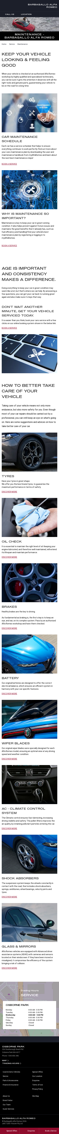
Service (12, 44)
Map (4, 1060)
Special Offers (37, 1072)
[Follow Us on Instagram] (17, 1039)
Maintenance (22, 44)
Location (26, 14)
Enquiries (36, 1081)
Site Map (35, 1096)
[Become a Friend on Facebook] (42, 1039)
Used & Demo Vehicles (11, 1072)
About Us (6, 1096)
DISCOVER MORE (9, 492)
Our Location (37, 1076)
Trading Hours (10, 1063)
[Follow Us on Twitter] (36, 1039)
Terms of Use (37, 1085)
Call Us (9, 14)
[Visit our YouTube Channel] (23, 1039)
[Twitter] (4, 43)
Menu (56, 14)
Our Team (7, 1105)
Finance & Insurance (10, 1085)
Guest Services (8, 1109)
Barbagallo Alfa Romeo (42, 5)
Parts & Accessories (10, 1081)
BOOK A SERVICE (9, 164)
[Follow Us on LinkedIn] (29, 1039)
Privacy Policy (37, 1089)
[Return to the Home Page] (54, 1119)
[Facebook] (1, 43)
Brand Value (7, 1100)
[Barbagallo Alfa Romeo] (4, 5)
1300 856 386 (13, 1056)
